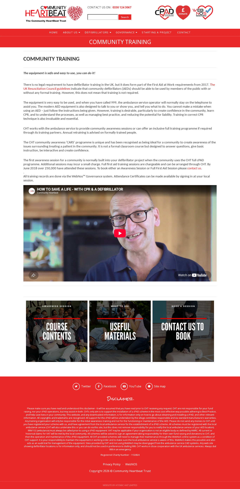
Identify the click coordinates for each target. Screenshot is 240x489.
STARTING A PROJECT (157, 32)
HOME (53, 32)
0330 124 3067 (121, 7)
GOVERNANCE (124, 32)
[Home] (54, 14)
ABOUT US (68, 32)
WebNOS (131, 464)
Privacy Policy (112, 464)
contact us (194, 168)
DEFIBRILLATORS (95, 32)
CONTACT (184, 32)
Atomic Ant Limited (126, 485)
